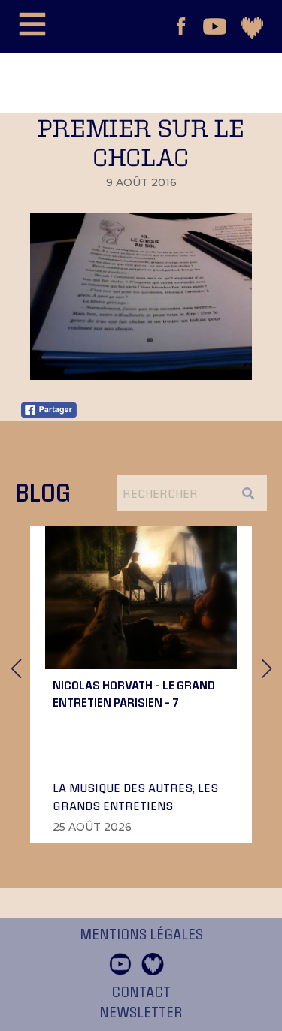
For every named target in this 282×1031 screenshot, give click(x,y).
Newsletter (141, 1013)
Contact (141, 992)
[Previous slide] (16, 668)
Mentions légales (141, 935)
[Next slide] (266, 668)
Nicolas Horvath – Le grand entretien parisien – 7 (134, 693)
